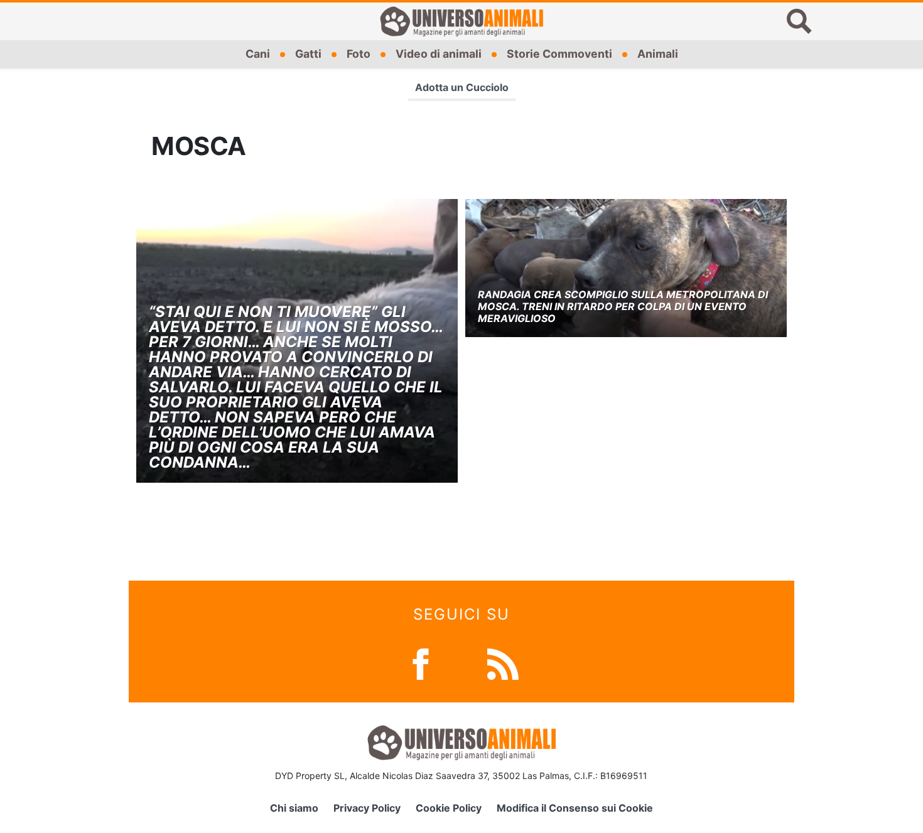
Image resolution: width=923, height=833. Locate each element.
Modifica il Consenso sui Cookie (575, 808)
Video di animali (439, 53)
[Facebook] (420, 663)
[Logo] (461, 21)
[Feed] (503, 663)
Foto (358, 53)
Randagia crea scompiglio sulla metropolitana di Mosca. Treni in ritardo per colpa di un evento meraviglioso (623, 306)
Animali (657, 53)
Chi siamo (294, 808)
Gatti (308, 53)
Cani (258, 53)
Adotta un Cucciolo (462, 87)
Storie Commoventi (559, 53)
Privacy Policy (367, 808)
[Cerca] (799, 21)
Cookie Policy (449, 808)
